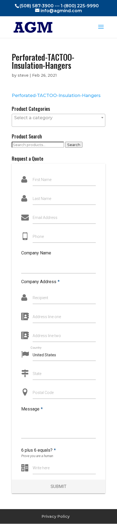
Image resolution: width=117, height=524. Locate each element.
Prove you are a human (37, 456)
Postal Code (43, 392)
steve (23, 75)
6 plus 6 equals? (38, 450)
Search (73, 145)
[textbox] (58, 118)
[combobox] (58, 120)
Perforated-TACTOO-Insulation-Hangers (56, 95)
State (37, 373)
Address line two (47, 336)
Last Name (42, 198)
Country (35, 347)
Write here (41, 468)
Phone (38, 236)
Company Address (40, 281)
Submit (58, 486)
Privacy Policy (56, 516)
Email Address (45, 217)
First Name (42, 179)
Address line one (47, 317)
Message (32, 409)
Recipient (40, 298)
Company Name (36, 252)
